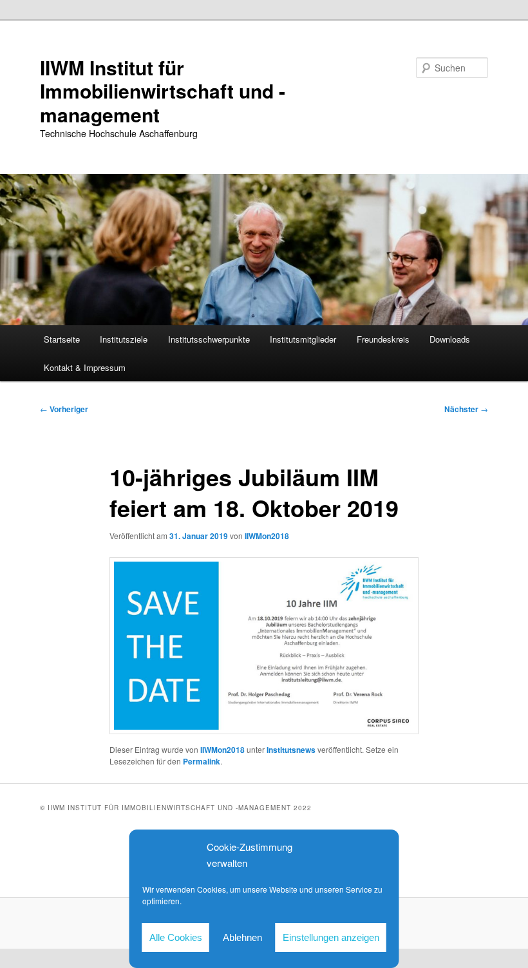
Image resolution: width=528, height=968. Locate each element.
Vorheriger (64, 409)
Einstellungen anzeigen (331, 937)
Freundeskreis (383, 339)
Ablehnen (242, 937)
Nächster (466, 409)
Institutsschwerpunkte (209, 339)
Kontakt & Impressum (85, 367)
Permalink (201, 761)
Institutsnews (291, 749)
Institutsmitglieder (303, 339)
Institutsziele (123, 339)
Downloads (449, 339)
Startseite (62, 339)
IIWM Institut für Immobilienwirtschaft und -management (162, 90)
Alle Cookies (175, 937)
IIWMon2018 (267, 536)
